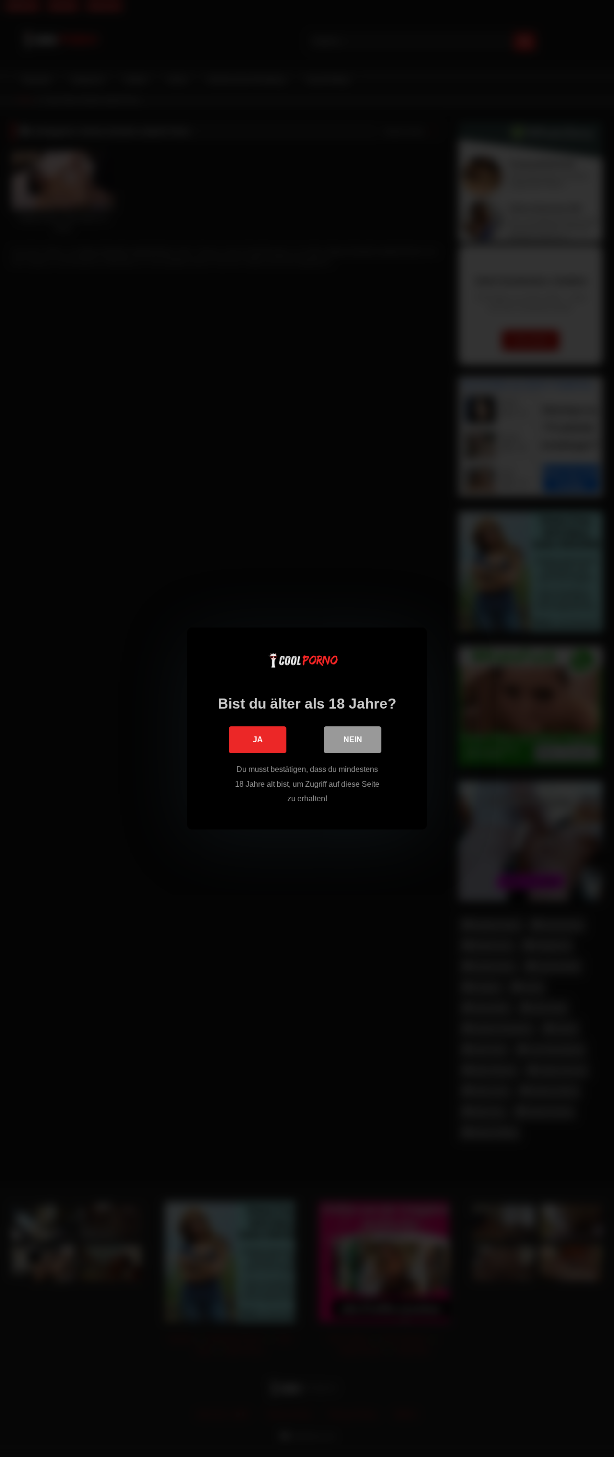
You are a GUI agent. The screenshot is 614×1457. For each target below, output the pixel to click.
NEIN (352, 739)
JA (258, 739)
